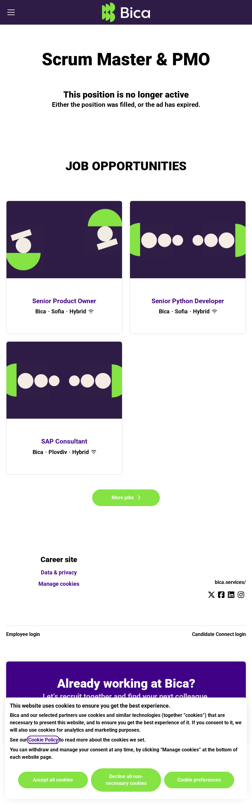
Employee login (23, 634)
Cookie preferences (199, 780)
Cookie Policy (43, 740)
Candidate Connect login (219, 634)
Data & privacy (59, 572)
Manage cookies (58, 584)
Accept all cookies (53, 780)
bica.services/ (230, 582)
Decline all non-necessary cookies (126, 780)
